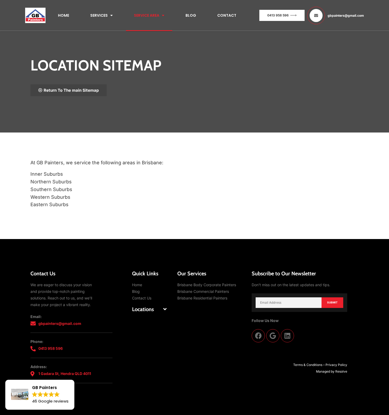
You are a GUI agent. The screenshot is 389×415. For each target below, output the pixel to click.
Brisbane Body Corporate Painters (206, 284)
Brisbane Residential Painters (202, 298)
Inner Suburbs (46, 174)
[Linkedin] (287, 335)
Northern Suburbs (51, 181)
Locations (143, 309)
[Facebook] (258, 335)
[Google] (272, 335)
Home (63, 15)
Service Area (146, 15)
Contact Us (141, 298)
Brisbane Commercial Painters (203, 291)
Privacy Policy (336, 365)
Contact (226, 15)
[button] (149, 309)
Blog (191, 15)
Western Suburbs (50, 197)
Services (99, 15)
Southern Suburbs (51, 189)
